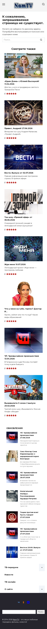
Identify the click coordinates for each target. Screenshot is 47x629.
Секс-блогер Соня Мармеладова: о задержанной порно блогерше (29, 455)
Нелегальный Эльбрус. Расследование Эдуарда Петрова (28, 495)
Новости (9, 575)
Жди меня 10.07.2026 (15, 264)
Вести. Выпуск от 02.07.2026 (18, 173)
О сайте (9, 589)
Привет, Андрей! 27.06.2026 (18, 128)
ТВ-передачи (11, 567)
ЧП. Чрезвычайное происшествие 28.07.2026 (28, 475)
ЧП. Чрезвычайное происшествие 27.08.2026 (28, 435)
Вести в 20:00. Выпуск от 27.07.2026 (30, 549)
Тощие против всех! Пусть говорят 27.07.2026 (29, 514)
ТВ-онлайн (10, 582)
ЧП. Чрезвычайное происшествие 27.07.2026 (28, 531)
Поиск (41, 612)
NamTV (16, 620)
